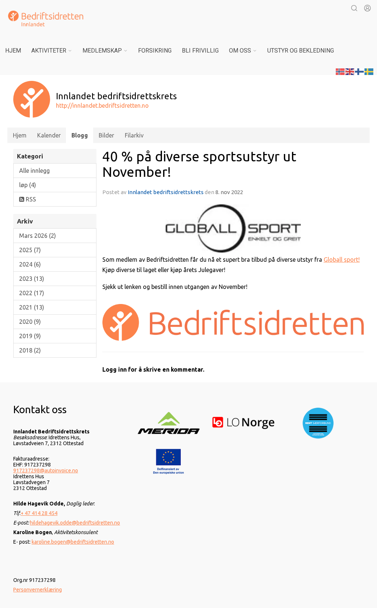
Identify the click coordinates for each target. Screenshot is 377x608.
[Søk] (354, 8)
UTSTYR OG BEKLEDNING (300, 50)
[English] (350, 71)
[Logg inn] (367, 8)
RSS (30, 199)
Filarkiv (134, 135)
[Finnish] (359, 71)
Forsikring (155, 50)
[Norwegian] (340, 71)
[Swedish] (369, 71)
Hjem (13, 50)
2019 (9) (30, 336)
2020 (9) (30, 321)
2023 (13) (31, 278)
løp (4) (27, 185)
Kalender (49, 135)
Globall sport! (342, 259)
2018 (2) (30, 350)
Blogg (79, 135)
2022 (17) (31, 293)
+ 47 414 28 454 (39, 513)
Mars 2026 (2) (37, 235)
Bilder (106, 135)
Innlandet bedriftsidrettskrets (166, 192)
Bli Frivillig (200, 50)
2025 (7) (30, 250)
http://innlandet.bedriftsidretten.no (102, 105)
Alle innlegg (34, 170)
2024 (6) (30, 264)
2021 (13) (31, 307)
